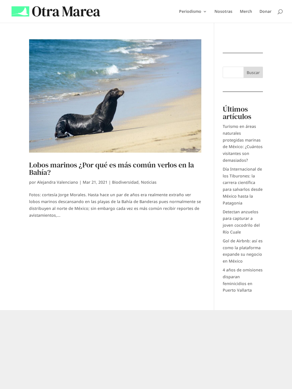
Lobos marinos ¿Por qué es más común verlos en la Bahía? (111, 168)
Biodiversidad (125, 182)
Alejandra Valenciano (57, 182)
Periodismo (190, 11)
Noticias (149, 182)
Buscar (253, 72)
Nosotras (223, 11)
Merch (246, 11)
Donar (265, 11)
